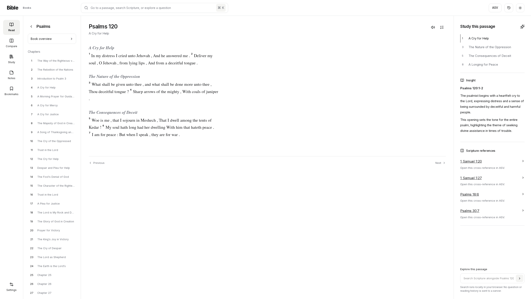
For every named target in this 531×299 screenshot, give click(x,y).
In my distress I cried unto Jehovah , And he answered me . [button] (139, 55)
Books (27, 7)
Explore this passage (473, 269)
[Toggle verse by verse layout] (442, 27)
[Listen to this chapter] (433, 27)
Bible (12, 7)
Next (438, 162)
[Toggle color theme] (520, 8)
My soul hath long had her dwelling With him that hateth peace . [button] (158, 127)
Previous (99, 162)
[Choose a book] (31, 26)
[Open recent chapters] (508, 8)
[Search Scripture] (519, 278)
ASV (495, 7)
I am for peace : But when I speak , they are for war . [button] (134, 134)
